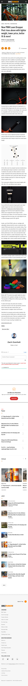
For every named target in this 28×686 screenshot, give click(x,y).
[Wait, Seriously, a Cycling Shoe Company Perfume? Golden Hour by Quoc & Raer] (4, 564)
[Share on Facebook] (2, 48)
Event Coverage (4, 614)
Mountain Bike (5, 329)
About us (3, 640)
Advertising (3, 652)
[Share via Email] (9, 48)
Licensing (3, 673)
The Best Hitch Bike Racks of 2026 (16, 534)
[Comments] (20, 48)
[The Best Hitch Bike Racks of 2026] (4, 535)
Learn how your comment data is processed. (13, 364)
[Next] (25, 458)
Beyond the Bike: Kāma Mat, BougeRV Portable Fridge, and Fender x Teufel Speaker (16, 575)
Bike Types (3, 612)
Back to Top (20, 601)
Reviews (3, 624)
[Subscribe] (17, 659)
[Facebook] (2, 659)
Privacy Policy (4, 668)
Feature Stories (4, 617)
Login (24, 352)
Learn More (18, 53)
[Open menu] (2, 2)
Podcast (3, 650)
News (12, 522)
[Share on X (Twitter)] (6, 48)
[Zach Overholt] (14, 336)
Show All (4, 585)
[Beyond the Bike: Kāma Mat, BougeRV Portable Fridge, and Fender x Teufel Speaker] (4, 574)
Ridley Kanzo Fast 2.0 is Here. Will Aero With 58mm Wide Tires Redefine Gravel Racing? (9, 425)
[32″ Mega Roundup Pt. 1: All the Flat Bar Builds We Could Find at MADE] (11, 475)
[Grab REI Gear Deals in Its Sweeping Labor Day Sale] (4, 525)
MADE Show (3, 483)
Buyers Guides (10, 532)
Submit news (4, 645)
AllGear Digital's (12, 663)
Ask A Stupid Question (6, 647)
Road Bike (3, 631)
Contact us (3, 642)
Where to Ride (4, 626)
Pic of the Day (4, 622)
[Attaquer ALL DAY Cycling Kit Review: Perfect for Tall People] (4, 503)
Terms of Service (4, 675)
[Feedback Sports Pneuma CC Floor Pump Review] (4, 554)
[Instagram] (12, 659)
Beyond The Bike (10, 562)
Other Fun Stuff (4, 619)
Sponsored (9, 522)
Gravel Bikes (25, 483)
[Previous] (23, 458)
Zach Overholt (10, 39)
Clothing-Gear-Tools (11, 552)
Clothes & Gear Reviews (11, 500)
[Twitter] (7, 659)
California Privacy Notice (5, 670)
